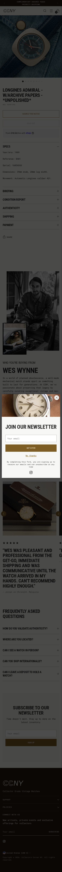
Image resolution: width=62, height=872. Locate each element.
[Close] (56, 397)
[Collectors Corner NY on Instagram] (31, 473)
